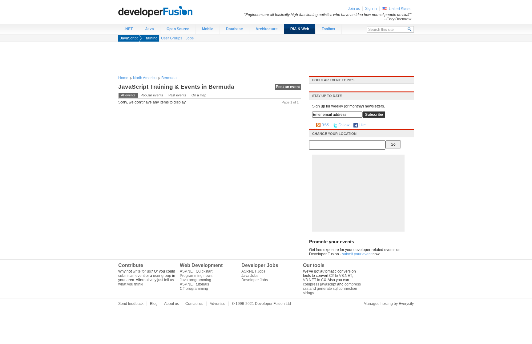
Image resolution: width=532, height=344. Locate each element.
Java (149, 29)
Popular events (152, 95)
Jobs (190, 38)
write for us (142, 271)
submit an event (131, 275)
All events (128, 95)
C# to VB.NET (340, 275)
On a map (198, 95)
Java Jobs (249, 275)
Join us (354, 8)
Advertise (217, 304)
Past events (177, 95)
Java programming (195, 280)
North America (145, 78)
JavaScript (129, 38)
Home (123, 78)
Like (362, 125)
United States (400, 9)
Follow (343, 125)
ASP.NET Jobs (253, 271)
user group (162, 275)
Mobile (207, 29)
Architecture (267, 29)
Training (151, 38)
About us (171, 304)
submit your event (357, 254)
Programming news (196, 275)
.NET (128, 29)
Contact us (194, 304)
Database (234, 29)
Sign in (371, 8)
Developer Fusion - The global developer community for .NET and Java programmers (170, 11)
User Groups (171, 38)
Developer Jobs (254, 280)
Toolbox (328, 29)
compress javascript (319, 284)
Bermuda (169, 78)
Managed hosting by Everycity (389, 304)
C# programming (194, 288)
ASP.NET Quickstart (196, 271)
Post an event (288, 87)
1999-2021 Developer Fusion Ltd (263, 304)
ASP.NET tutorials (194, 284)
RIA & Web (299, 29)
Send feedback (130, 304)
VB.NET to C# (314, 280)
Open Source (178, 29)
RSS (325, 125)
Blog (154, 304)
